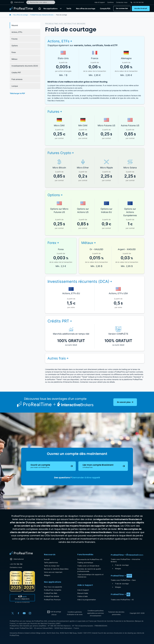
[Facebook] (18, 613)
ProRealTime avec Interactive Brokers (42, 15)
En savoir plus (124, 402)
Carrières (110, 2)
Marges (118, 569)
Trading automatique (85, 562)
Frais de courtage (122, 565)
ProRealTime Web (50, 593)
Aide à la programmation (86, 600)
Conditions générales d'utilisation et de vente (75, 613)
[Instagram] (30, 613)
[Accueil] (39, 8)
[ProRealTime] (23, 8)
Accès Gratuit (140, 8)
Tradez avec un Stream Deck (88, 566)
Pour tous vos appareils (53, 587)
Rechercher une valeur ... (39, 2)
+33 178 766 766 (16, 564)
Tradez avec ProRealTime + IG (122, 600)
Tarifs (68, 8)
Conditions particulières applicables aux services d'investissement (95, 613)
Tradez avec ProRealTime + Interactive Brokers (125, 560)
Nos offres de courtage (85, 8)
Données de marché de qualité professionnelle (89, 570)
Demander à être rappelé (86, 477)
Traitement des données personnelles (116, 613)
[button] (60, 8)
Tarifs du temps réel (51, 566)
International (19, 2)
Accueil (47, 559)
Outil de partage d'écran (55, 613)
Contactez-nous (121, 2)
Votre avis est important (53, 572)
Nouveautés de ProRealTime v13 (89, 559)
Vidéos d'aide (82, 596)
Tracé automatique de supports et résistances (90, 575)
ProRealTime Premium (52, 600)
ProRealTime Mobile (51, 596)
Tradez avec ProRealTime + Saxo (123, 580)
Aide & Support (100, 2)
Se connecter (122, 8)
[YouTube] (24, 613)
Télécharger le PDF (17, 93)
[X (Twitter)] (13, 613)
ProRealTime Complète (52, 590)
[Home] (21, 553)
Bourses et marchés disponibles (56, 569)
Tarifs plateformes (51, 562)
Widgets (47, 575)
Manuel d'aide (82, 593)
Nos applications (50, 8)
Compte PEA (105, 8)
